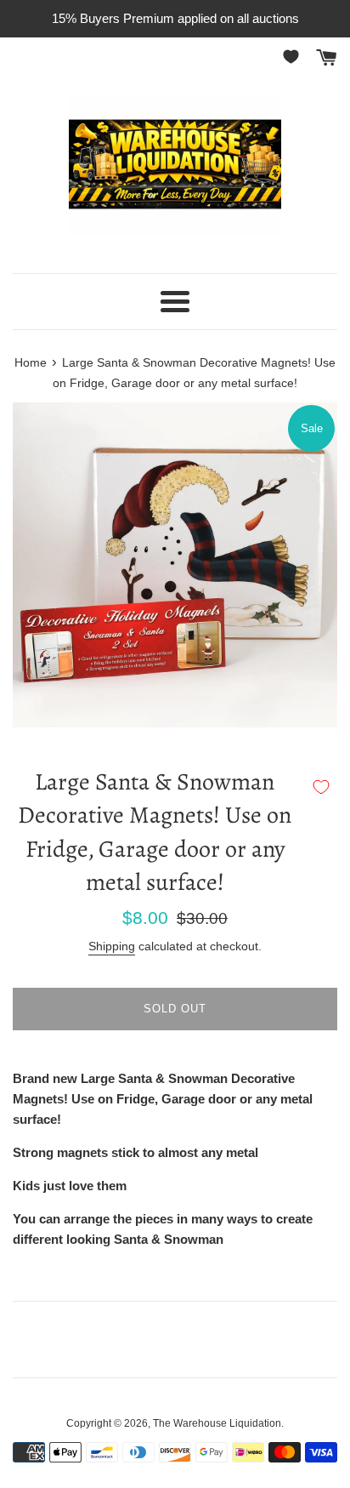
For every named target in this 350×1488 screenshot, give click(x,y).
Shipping (111, 946)
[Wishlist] (294, 56)
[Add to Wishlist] (321, 787)
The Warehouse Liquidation (217, 1423)
